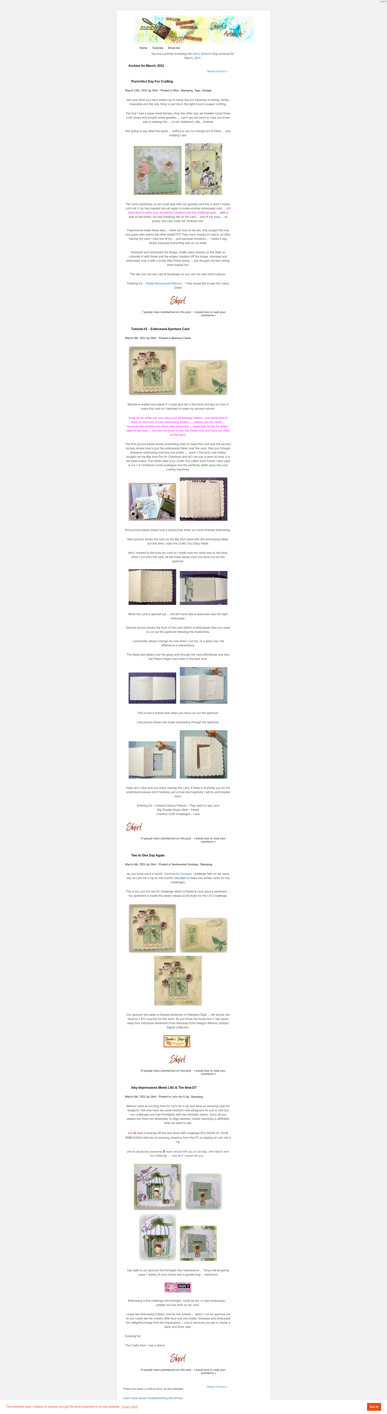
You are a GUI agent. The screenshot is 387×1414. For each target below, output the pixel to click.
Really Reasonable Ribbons (164, 283)
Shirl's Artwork (201, 53)
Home (143, 48)
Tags (197, 90)
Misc (176, 90)
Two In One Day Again (148, 855)
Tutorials (157, 48)
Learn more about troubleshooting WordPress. (153, 1398)
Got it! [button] (374, 1406)
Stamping (187, 90)
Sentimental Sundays (185, 864)
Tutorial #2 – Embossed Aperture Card (160, 329)
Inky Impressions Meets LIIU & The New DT (164, 1087)
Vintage (207, 90)
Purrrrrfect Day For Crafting (152, 81)
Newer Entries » (217, 71)
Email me (174, 48)
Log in (383, 1)
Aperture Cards (181, 338)
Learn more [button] (130, 1406)
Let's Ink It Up (180, 1096)
